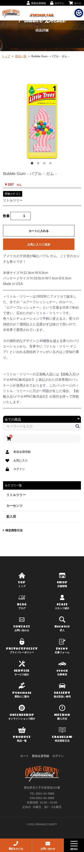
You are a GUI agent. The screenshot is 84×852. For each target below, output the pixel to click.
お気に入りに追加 (38, 244)
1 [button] (33, 164)
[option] (42, 121)
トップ (6, 56)
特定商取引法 (14, 530)
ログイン (58, 756)
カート (24, 756)
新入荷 (11, 516)
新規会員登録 (40, 756)
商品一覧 (21, 56)
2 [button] (39, 164)
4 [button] (51, 164)
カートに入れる (39, 231)
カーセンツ (14, 505)
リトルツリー (13, 200)
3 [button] (45, 164)
